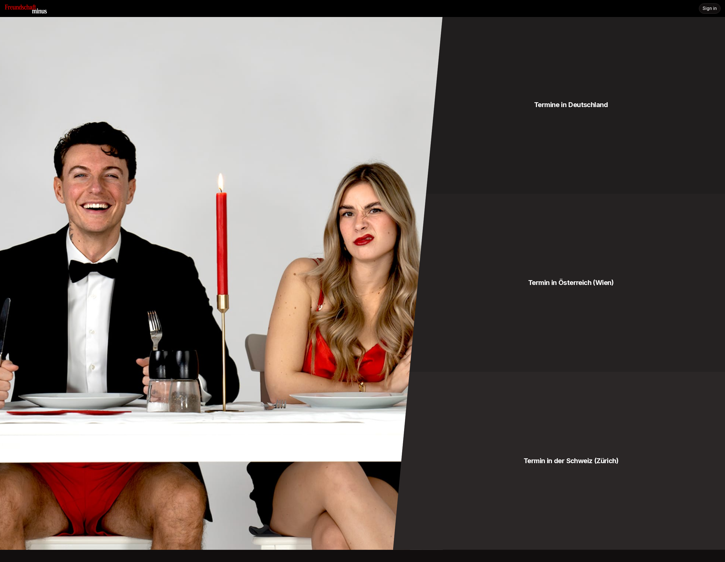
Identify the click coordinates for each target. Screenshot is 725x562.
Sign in (710, 8)
